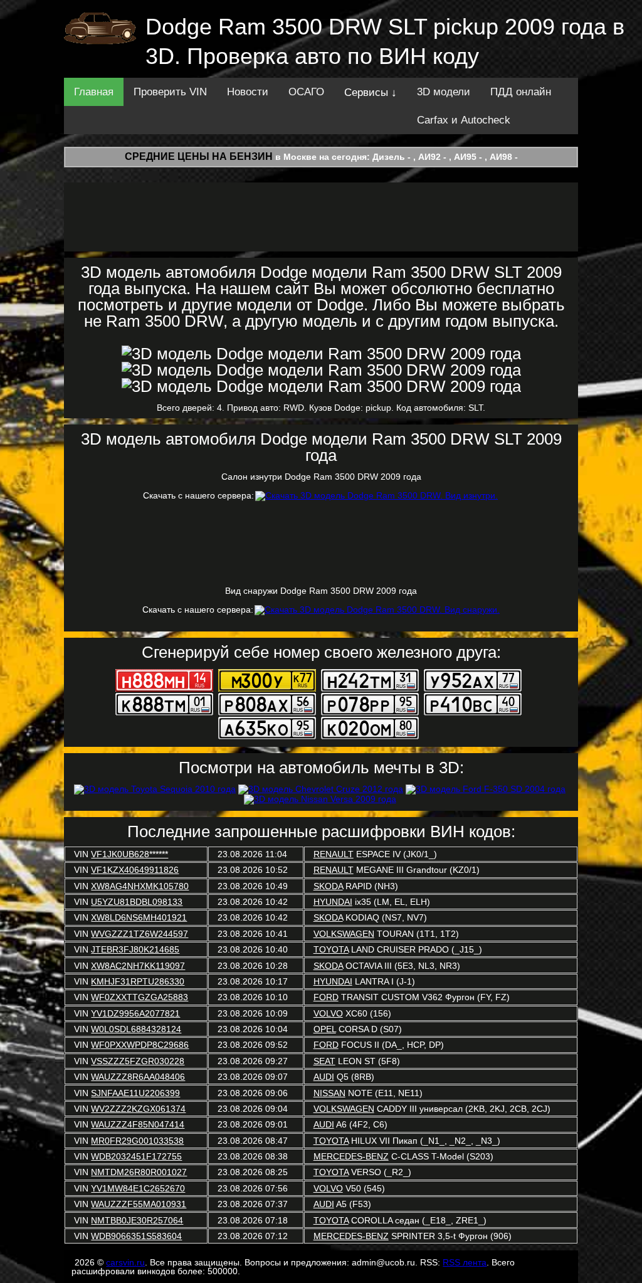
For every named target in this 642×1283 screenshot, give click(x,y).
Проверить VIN (170, 92)
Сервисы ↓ (370, 92)
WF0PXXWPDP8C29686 (140, 1045)
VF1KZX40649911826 (135, 870)
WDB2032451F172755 (136, 1156)
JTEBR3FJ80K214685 (135, 949)
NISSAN (329, 1093)
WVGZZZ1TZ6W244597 (139, 934)
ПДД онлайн (520, 92)
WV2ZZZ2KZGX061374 (138, 1109)
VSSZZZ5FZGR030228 (137, 1061)
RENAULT (333, 854)
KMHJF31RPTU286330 (137, 981)
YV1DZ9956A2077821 (135, 1013)
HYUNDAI (332, 902)
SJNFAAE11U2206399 (135, 1093)
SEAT (324, 1061)
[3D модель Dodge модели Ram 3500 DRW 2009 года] (321, 354)
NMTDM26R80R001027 (139, 1172)
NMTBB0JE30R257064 (137, 1220)
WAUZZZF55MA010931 (138, 1204)
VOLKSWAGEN (343, 934)
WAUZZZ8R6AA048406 (138, 1077)
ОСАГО (306, 92)
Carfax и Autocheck (463, 120)
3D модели (443, 92)
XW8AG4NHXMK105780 (140, 886)
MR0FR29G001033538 (137, 1141)
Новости (247, 92)
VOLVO (328, 1013)
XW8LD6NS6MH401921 (139, 917)
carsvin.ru (125, 1262)
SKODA (328, 886)
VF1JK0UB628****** (129, 854)
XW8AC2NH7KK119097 (138, 966)
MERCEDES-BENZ (351, 1156)
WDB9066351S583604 (136, 1236)
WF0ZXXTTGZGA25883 (139, 997)
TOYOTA (331, 949)
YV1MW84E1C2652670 (138, 1188)
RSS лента (465, 1262)
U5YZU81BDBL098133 (136, 902)
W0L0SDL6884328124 (136, 1029)
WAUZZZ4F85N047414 (137, 1124)
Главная (93, 92)
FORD (326, 997)
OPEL (324, 1029)
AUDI (323, 1077)
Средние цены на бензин (199, 156)
